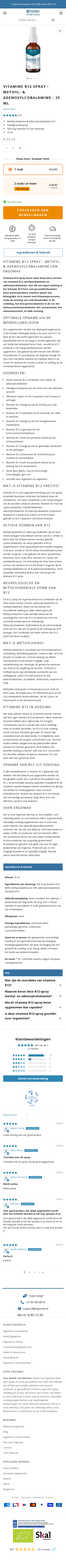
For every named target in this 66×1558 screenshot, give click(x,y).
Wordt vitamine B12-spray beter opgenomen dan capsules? (28, 1005)
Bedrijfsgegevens (12, 1336)
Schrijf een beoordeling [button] (33, 1078)
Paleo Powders (11, 1468)
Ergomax (9, 109)
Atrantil (7, 1478)
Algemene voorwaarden (15, 1331)
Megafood (8, 1489)
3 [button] (34, 1272)
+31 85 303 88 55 (35, 1302)
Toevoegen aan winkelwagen (33, 212)
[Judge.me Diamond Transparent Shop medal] (31, 1097)
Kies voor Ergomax (13, 1442)
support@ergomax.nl (35, 1308)
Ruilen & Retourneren (14, 1352)
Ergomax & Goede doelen (16, 1436)
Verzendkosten (11, 1357)
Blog (5, 1431)
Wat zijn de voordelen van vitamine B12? (30, 982)
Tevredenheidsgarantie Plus (17, 1347)
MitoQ (6, 1483)
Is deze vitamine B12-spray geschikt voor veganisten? (30, 1016)
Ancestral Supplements (15, 1473)
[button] (10, 115)
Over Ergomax (10, 1452)
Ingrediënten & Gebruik (33, 252)
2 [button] (29, 1272)
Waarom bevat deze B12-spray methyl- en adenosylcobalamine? (28, 994)
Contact (7, 1447)
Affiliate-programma (13, 1426)
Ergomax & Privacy (13, 1341)
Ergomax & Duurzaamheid (17, 1362)
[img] (10, 1123)
